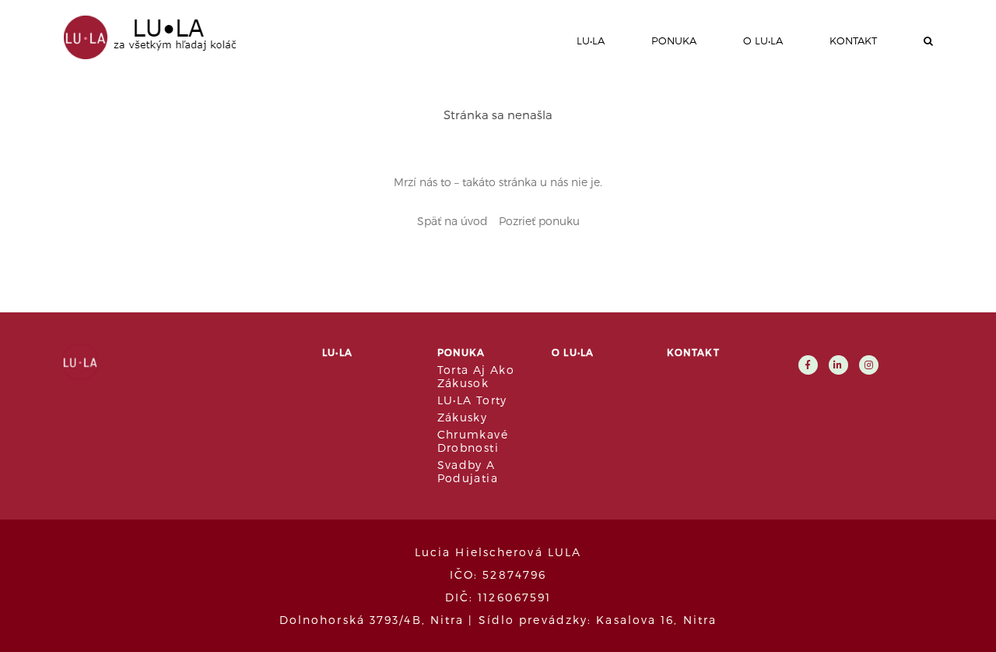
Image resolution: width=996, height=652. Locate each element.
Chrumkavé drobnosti (473, 441)
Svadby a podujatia (468, 471)
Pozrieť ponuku (539, 220)
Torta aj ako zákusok (476, 376)
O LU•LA (763, 40)
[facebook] (808, 363)
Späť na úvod (452, 220)
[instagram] (869, 363)
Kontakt (853, 40)
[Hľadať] (928, 40)
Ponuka (673, 40)
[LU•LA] (144, 35)
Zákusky (462, 417)
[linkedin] (838, 363)
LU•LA (591, 40)
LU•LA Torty (472, 400)
